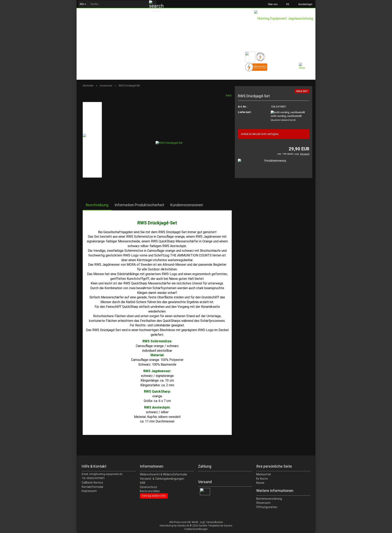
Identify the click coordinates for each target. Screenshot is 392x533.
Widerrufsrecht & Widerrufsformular (163, 474)
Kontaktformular (93, 486)
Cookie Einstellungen (196, 529)
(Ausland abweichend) (283, 120)
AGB (142, 482)
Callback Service (92, 482)
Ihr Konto (262, 478)
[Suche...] (153, 4)
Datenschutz (148, 487)
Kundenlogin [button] (304, 4)
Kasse (260, 482)
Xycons (228, 525)
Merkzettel (263, 474)
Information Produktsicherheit (139, 205)
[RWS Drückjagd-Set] (169, 139)
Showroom (263, 502)
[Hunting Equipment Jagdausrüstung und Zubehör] (284, 22)
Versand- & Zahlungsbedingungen (162, 478)
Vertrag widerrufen (154, 495)
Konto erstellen (150, 491)
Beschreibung (97, 205)
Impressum (89, 491)
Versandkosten (214, 522)
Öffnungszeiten (266, 507)
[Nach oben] (381, 527)
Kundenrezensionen (186, 205)
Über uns (272, 4)
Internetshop (167, 525)
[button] (286, 4)
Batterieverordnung (269, 498)
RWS (229, 95)
